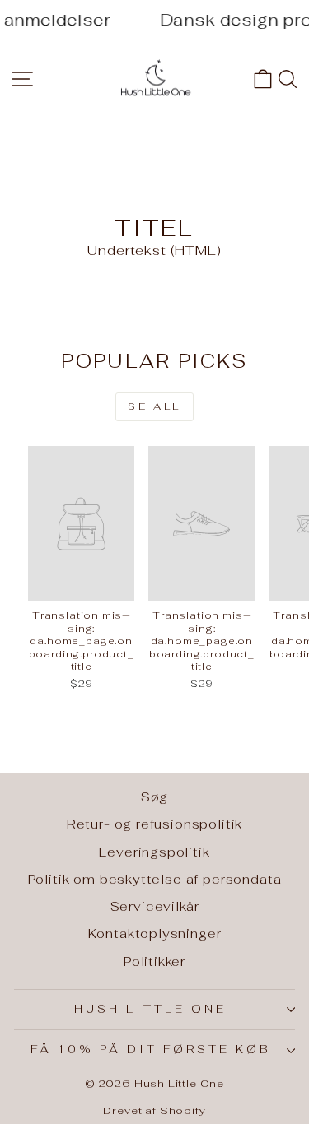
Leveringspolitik (154, 852)
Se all (154, 406)
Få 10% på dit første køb (149, 1050)
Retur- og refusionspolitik (155, 824)
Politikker (154, 961)
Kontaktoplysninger (155, 933)
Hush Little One (150, 1009)
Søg (154, 797)
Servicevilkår (154, 906)
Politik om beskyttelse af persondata (155, 879)
